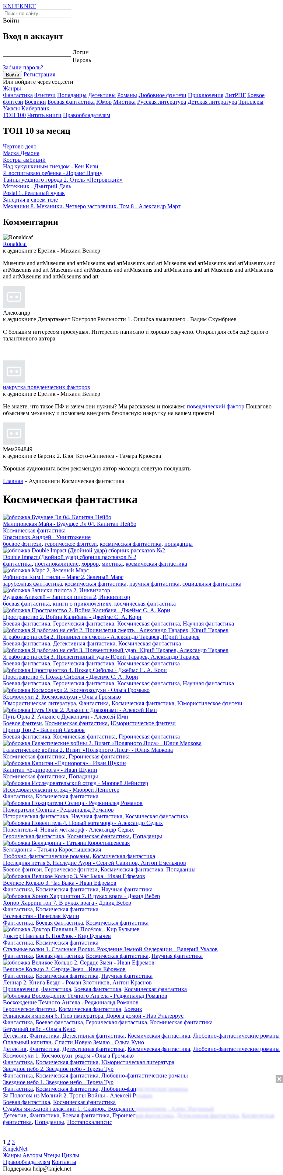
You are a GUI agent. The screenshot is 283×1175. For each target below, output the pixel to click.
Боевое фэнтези (22, 723)
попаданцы (178, 544)
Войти (12, 75)
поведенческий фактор (215, 406)
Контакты (64, 1162)
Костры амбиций (24, 160)
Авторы (32, 1155)
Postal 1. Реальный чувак (34, 193)
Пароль (82, 60)
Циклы (70, 1155)
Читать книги (44, 115)
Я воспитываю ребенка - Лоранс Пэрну (52, 173)
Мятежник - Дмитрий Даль (37, 186)
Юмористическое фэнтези (209, 703)
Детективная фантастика (84, 643)
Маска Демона (21, 153)
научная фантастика (154, 583)
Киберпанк (35, 108)
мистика (112, 564)
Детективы (102, 95)
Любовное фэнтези (162, 95)
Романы (127, 95)
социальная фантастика (211, 583)
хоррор (90, 564)
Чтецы (52, 1155)
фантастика (17, 564)
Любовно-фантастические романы (46, 856)
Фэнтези (45, 95)
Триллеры (250, 102)
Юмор (104, 102)
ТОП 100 (14, 115)
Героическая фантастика (83, 623)
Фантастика (18, 95)
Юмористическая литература (39, 703)
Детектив (15, 1035)
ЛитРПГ (235, 95)
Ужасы (11, 108)
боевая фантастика (26, 603)
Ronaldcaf (15, 244)
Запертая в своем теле (30, 199)
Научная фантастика (208, 623)
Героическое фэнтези (71, 869)
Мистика (124, 102)
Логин (81, 52)
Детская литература (212, 102)
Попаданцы (72, 95)
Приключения (205, 95)
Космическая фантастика (34, 530)
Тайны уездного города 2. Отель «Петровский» (63, 180)
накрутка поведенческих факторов (46, 387)
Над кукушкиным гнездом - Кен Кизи (50, 166)
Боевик (133, 1009)
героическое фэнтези (71, 544)
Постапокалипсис (89, 1122)
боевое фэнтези (22, 544)
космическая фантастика (130, 544)
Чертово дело (19, 146)
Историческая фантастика (35, 816)
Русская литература (161, 102)
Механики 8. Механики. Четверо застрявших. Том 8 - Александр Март (92, 206)
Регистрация (39, 74)
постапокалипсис (56, 564)
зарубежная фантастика (32, 583)
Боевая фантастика (71, 102)
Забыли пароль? (23, 67)
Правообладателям (86, 115)
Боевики (35, 102)
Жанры (12, 88)
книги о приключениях (82, 603)
